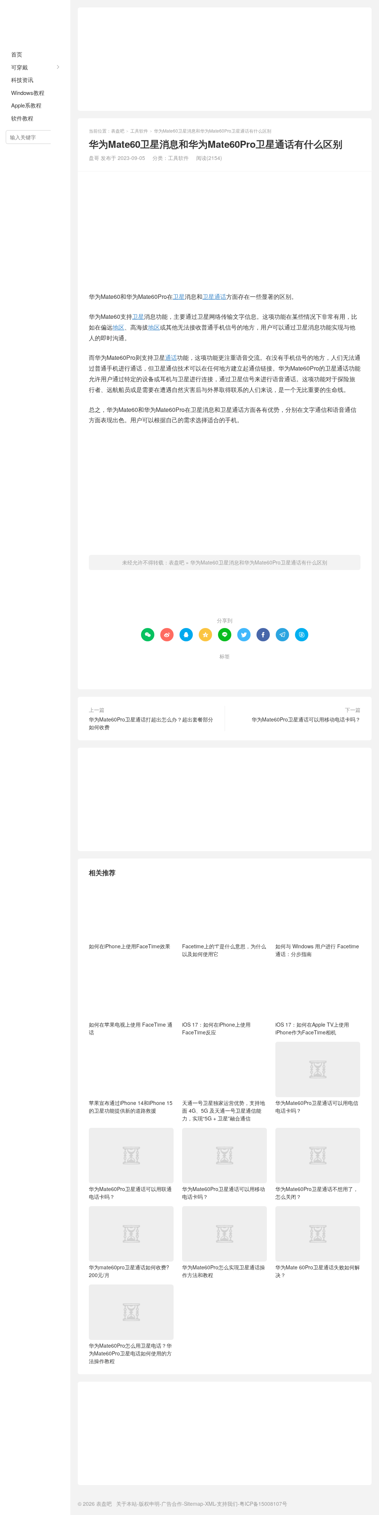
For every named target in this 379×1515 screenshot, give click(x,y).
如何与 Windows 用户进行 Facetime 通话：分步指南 (317, 950)
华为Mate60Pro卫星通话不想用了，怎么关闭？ (316, 1192)
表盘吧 (35, 22)
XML (210, 1503)
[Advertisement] (225, 59)
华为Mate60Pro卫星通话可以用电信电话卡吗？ (316, 1106)
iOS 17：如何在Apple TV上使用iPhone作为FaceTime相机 (312, 1028)
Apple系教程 (26, 105)
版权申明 (149, 1503)
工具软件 (139, 130)
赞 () (225, 596)
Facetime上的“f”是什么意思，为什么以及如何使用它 (224, 950)
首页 (16, 54)
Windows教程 (27, 92)
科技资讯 (22, 79)
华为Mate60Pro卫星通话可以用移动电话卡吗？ (306, 719)
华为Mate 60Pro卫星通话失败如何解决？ (317, 1271)
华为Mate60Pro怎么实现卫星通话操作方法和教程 (223, 1271)
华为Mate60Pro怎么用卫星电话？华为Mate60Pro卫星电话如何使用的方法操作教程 (130, 1353)
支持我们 (227, 1503)
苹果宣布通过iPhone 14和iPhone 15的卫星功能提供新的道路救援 (130, 1106)
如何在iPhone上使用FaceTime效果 (129, 946)
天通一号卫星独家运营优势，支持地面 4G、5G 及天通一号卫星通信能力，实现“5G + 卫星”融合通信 (223, 1110)
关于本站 (126, 1503)
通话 (220, 296)
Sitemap (193, 1503)
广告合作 (171, 1503)
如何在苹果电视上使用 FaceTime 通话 (130, 1028)
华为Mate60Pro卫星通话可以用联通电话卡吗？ (130, 1192)
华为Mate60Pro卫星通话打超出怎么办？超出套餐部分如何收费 (151, 723)
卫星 (179, 296)
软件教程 (22, 118)
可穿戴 (19, 67)
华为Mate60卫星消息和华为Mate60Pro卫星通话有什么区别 (258, 562)
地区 (118, 327)
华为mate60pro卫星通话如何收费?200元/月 (129, 1271)
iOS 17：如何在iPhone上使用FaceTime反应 (216, 1028)
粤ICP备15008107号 (263, 1503)
